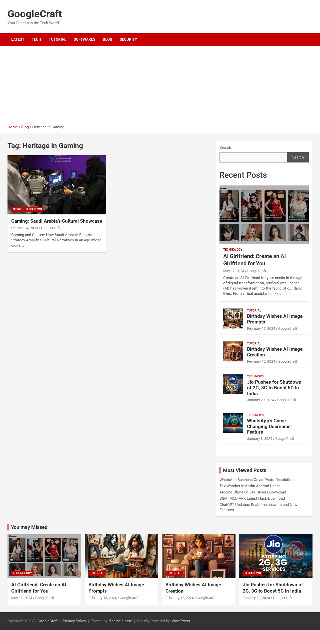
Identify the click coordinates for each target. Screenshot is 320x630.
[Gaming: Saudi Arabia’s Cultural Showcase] (56, 185)
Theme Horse (120, 621)
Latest (17, 39)
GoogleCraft (35, 14)
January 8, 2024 (259, 439)
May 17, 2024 (233, 271)
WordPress (181, 621)
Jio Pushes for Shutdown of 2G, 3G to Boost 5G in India (274, 387)
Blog (107, 39)
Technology (232, 249)
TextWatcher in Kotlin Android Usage (250, 486)
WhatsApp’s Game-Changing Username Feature (268, 426)
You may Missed (29, 527)
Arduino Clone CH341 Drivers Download (253, 492)
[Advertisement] (160, 87)
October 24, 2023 (24, 228)
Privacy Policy (74, 621)
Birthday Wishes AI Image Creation (274, 352)
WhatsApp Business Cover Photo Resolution (257, 479)
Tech (36, 39)
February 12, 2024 (261, 361)
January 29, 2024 (260, 400)
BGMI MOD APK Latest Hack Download (252, 498)
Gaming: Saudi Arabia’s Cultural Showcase (56, 221)
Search (225, 147)
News (17, 209)
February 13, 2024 (261, 328)
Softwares (84, 39)
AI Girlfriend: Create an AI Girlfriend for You (38, 588)
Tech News (33, 209)
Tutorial (57, 39)
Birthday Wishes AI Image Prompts (274, 319)
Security (128, 39)
